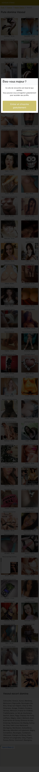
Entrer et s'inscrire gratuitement (19, 106)
